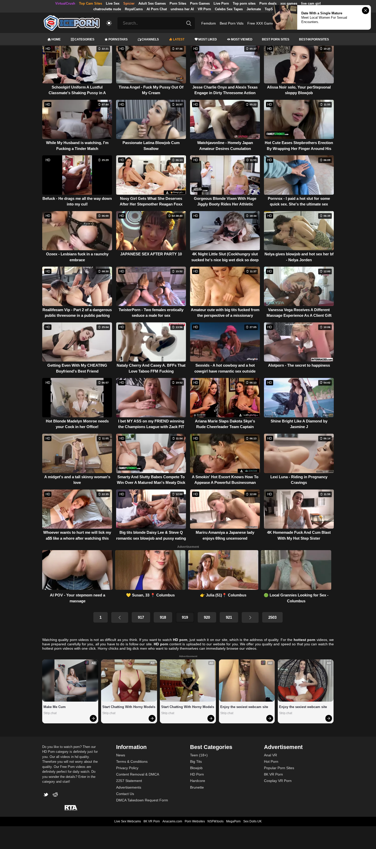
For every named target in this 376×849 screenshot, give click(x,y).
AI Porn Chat (157, 9)
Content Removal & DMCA (137, 774)
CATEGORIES (84, 39)
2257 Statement (129, 781)
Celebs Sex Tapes (229, 9)
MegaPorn (233, 821)
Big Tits (196, 761)
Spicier (129, 3)
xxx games (288, 3)
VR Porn (204, 9)
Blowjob (196, 768)
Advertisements (128, 787)
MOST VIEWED (241, 39)
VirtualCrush (65, 3)
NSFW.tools (215, 821)
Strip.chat (50, 713)
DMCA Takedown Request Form (142, 800)
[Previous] (119, 617)
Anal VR (270, 755)
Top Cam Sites (90, 3)
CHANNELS (150, 39)
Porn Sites (178, 3)
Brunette (197, 787)
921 (229, 617)
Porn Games (200, 3)
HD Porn (197, 774)
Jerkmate (254, 9)
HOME (56, 39)
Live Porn (221, 3)
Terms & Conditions (132, 761)
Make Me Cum (54, 707)
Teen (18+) (199, 755)
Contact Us (125, 794)
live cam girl (311, 3)
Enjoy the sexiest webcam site (244, 707)
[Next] (250, 617)
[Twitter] (47, 795)
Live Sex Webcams (127, 821)
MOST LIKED (207, 39)
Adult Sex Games (152, 3)
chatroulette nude (107, 9)
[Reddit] (56, 795)
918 (163, 617)
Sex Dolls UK (252, 821)
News (120, 755)
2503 (272, 617)
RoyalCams (134, 9)
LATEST (178, 39)
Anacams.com (172, 821)
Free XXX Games (261, 23)
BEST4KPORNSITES (314, 39)
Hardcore (197, 781)
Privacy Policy (127, 768)
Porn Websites (195, 821)
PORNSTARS (118, 39)
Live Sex (112, 3)
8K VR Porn (273, 774)
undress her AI (182, 9)
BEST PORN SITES (275, 39)
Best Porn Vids (232, 23)
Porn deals (268, 3)
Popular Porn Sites (279, 768)
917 (141, 617)
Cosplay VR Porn (278, 781)
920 (207, 617)
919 (185, 617)
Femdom (208, 23)
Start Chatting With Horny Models (128, 707)
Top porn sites (244, 3)
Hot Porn (271, 761)
